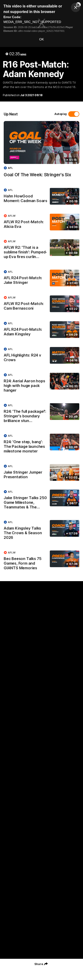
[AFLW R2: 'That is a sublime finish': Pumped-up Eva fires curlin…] (41, 250)
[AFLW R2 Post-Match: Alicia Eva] (41, 222)
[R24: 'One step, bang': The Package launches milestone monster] (41, 444)
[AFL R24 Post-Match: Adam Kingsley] (41, 329)
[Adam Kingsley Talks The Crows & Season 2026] (41, 531)
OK (41, 39)
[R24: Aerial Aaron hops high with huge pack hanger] (41, 383)
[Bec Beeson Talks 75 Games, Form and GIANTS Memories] (41, 561)
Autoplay (60, 114)
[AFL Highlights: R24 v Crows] (41, 355)
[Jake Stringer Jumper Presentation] (41, 472)
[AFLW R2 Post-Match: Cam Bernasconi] (41, 304)
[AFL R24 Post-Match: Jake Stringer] (41, 278)
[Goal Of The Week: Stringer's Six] (41, 151)
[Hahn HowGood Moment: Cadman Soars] (41, 196)
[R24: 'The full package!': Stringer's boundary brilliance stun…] (41, 414)
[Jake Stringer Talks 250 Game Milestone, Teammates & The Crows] (41, 500)
